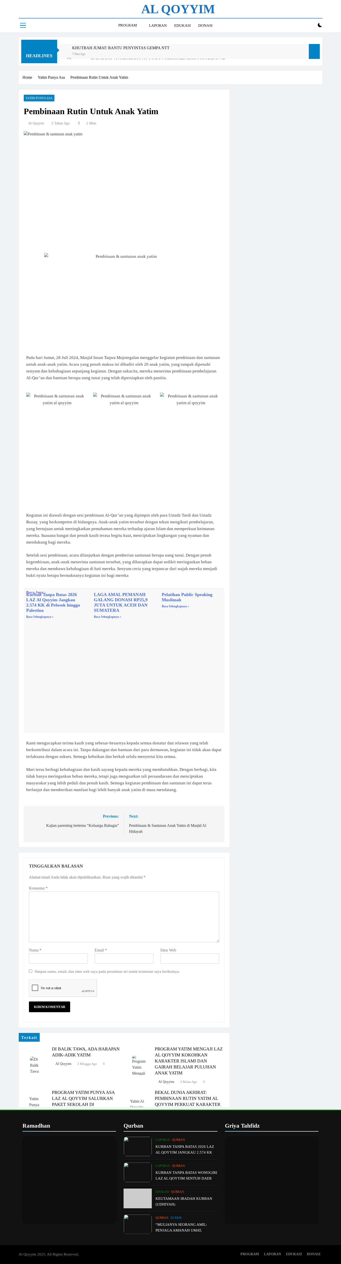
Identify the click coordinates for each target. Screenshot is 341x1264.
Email (101, 950)
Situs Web (168, 950)
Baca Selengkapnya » (39, 617)
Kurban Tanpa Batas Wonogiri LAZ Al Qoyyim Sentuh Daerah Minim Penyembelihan (186, 1178)
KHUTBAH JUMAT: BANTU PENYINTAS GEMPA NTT (121, 48)
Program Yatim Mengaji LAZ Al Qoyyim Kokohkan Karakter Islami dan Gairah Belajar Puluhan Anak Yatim (189, 1060)
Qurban (178, 1140)
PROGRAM (127, 25)
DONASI (205, 25)
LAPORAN (158, 25)
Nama (35, 950)
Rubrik (176, 1218)
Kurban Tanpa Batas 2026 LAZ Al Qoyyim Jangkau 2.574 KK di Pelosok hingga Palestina (53, 602)
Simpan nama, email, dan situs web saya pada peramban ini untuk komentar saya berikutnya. (107, 971)
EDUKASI (182, 25)
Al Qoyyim (36, 123)
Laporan (163, 1140)
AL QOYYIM (178, 9)
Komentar (38, 888)
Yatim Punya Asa (39, 98)
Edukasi (162, 1192)
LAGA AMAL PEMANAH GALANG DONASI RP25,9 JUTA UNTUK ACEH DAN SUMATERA (121, 602)
